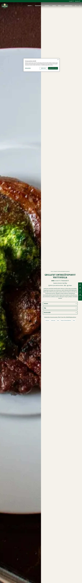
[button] (33, 5)
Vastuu (54, 5)
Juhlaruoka (53, 320)
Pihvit (74, 320)
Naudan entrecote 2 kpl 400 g (60, 283)
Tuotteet (47, 5)
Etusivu (52, 271)
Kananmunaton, (54, 317)
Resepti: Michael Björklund (66, 320)
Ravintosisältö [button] (47, 312)
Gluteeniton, (47, 317)
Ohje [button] (45, 308)
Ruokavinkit (38, 5)
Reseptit (30, 5)
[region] (41, 65)
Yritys (59, 5)
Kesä (58, 320)
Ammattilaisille (68, 5)
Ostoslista (77, 1)
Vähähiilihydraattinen (71, 317)
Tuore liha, (63, 317)
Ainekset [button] (46, 303)
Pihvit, (59, 317)
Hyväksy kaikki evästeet (53, 68)
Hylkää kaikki (43, 68)
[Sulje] (58, 59)
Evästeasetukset (28, 68)
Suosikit (70, 1)
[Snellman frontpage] (4, 5)
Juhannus (47, 320)
